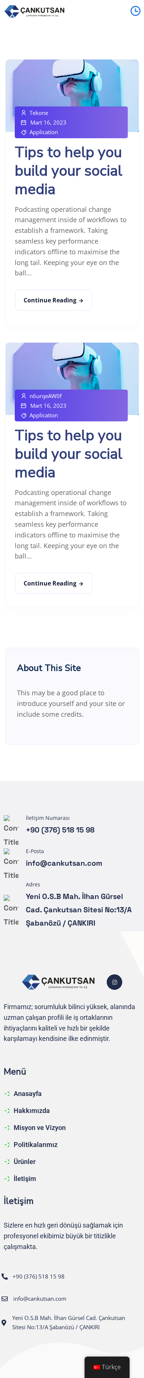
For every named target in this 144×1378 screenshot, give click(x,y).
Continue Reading (50, 300)
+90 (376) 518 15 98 (60, 830)
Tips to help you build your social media (68, 170)
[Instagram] (114, 982)
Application (44, 132)
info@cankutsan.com (64, 863)
